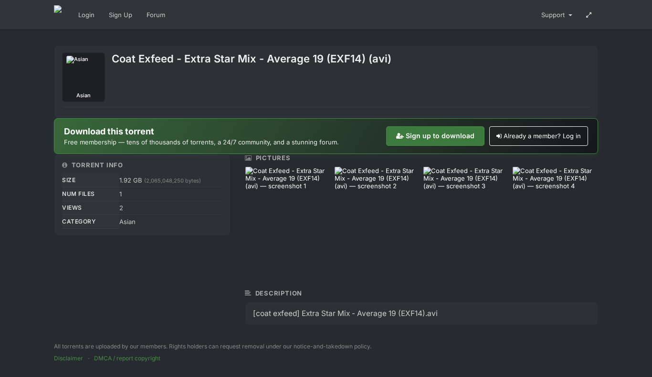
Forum (156, 15)
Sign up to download (440, 136)
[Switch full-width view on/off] (588, 14)
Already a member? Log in (542, 136)
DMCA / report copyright (127, 358)
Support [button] (554, 15)
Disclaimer (68, 358)
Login (86, 15)
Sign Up (120, 15)
